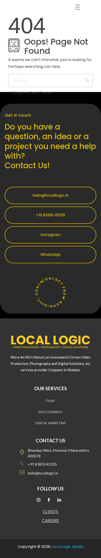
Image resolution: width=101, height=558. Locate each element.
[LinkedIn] (60, 500)
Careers (50, 521)
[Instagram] (40, 500)
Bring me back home (31, 93)
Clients (50, 512)
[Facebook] (50, 500)
